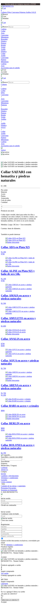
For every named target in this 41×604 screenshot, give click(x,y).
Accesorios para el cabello (10, 68)
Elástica (3, 41)
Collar (3, 31)
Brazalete (4, 39)
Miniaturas (5, 37)
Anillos (28, 12)
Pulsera (3, 43)
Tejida (3, 47)
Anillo (3, 49)
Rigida (3, 45)
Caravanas (15, 12)
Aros (2, 33)
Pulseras (22, 12)
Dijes (9, 12)
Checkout (4, 583)
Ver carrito (4, 573)
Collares (4, 12)
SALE (33, 12)
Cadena (3, 29)
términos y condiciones (14, 545)
